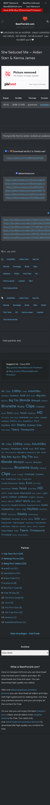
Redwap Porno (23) (13, 558)
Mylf (39, 501)
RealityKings (33, 514)
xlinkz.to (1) (10, 617)
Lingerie (32, 497)
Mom (20, 421)
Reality (21, 425)
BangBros (21, 452)
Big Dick (4, 401)
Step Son (15, 526)
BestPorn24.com (31, 3)
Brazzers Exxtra (7, 468)
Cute (3, 479)
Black (36, 457)
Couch (13, 474)
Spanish (44, 519)
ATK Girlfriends (10, 453)
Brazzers (44, 401)
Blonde (6, 267)
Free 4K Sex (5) (11, 593)
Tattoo (35, 526)
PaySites (5, 425)
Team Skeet (5, 430)
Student (23, 526)
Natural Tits (5, 505)
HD (36, 274)
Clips (35, 267)
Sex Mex (24, 519)
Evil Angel (37, 483)
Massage (40, 497)
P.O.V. (36, 421)
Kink (33, 493)
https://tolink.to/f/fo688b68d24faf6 (25, 158)
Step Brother (6, 523)
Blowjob (35, 400)
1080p (16, 391)
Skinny (30, 519)
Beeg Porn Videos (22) (15, 563)
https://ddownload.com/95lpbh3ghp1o (25, 183)
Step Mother (40, 523)
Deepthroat (11, 479)
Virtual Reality (23, 535)
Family (16, 413)
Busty (21, 406)
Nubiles (44, 505)
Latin (31, 418)
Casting (43, 468)
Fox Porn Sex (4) (13, 607)
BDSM (43, 453)
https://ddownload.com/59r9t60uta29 (25, 197)
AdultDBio (11, 259)
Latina (36, 418)
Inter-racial (14, 418)
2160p (24, 391)
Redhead (31, 425)
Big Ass (41, 395)
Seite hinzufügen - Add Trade (25, 633)
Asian (33, 396)
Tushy (14, 535)
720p (8, 391)
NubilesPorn (28, 421)
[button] (45, 3)
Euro (10, 412)
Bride (27, 267)
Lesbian (21, 281)
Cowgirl (20, 474)
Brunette (8, 406)
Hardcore (32, 413)
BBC (38, 453)
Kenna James (8, 281)
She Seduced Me (10, 288)
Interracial (23, 417)
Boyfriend (28, 462)
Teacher (42, 526)
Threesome (27, 429)
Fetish (16, 274)
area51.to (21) (11, 568)
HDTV (4, 493)
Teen (16, 531)
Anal (22, 395)
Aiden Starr (24, 259)
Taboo (29, 526)
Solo (39, 425)
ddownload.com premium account (23, 721)
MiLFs (26, 501)
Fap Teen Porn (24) (13, 553)
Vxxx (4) (9, 602)
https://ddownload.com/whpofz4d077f (25, 190)
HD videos (5, 418)
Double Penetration (9, 483)
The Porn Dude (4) (14, 597)
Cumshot (39, 474)
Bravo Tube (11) (12, 578)
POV (13, 425)
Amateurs (14, 396)
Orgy (24, 509)
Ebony (3, 413)
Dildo (19, 479)
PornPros (43, 509)
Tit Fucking (6, 535)
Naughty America (18, 505)
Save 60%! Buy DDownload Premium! (22, 10)
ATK (2, 453)
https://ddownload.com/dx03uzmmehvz (25, 194)
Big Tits (36, 259)
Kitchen (39, 493)
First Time (27, 274)
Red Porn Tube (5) (13, 588)
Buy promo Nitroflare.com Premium (24, 367)
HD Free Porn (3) (13, 612)
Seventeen (16, 519)
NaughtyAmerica (33, 505)
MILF (31, 281)
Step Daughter (18, 523)
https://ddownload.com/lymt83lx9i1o (25, 187)
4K (2, 391)
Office (18, 509)
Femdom (6, 274)
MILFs (13, 421)
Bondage (17, 267)
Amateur (5, 396)
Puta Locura (12, 514)
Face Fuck (5, 489)
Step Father (30, 523)
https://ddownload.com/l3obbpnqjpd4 (25, 180)
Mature (4, 501)
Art (28, 395)
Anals (31, 449)
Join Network (33, 6)
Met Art (11, 501)
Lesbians (5, 421)
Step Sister (5, 526)
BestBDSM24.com (12, 6)
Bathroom (31, 452)
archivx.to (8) (9, 583)
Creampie (40, 407)
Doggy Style (26, 479)
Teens (15, 429)
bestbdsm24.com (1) (15, 622)
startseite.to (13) (12, 573)
